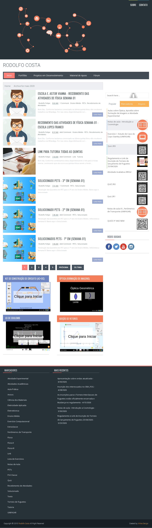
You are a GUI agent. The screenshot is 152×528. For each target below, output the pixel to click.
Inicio (9, 75)
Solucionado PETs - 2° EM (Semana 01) (61, 209)
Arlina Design (143, 523)
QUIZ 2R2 (111, 184)
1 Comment (64, 103)
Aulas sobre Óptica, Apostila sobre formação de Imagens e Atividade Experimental (123, 113)
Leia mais (98, 114)
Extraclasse (13, 426)
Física (10, 437)
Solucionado (80, 186)
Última (78, 267)
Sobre (133, 5)
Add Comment (66, 132)
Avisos (11, 394)
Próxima (63, 267)
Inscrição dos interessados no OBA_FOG (75, 386)
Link (74, 157)
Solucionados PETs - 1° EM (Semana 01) (62, 238)
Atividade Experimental (18, 378)
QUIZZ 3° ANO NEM (115, 220)
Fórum (97, 75)
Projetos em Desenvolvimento (48, 75)
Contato (143, 5)
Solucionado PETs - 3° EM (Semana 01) (61, 180)
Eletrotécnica (13, 410)
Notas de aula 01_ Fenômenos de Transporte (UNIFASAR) (121, 210)
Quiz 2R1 (111, 196)
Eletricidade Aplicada (17, 405)
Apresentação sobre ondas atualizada (74, 378)
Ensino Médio (75, 103)
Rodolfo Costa (21, 65)
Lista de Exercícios (16, 459)
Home (7, 86)
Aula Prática (13, 389)
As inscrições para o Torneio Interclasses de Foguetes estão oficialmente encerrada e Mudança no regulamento (77, 398)
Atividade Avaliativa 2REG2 (119, 172)
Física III (11, 448)
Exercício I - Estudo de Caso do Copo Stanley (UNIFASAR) (121, 135)
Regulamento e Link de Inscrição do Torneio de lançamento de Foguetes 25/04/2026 (119, 162)
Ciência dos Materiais (17, 400)
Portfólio (22, 75)
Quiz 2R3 (112, 146)
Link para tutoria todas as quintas (60, 151)
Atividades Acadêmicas (18, 384)
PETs (84, 103)
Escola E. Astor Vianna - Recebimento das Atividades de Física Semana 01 (63, 95)
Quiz (10, 480)
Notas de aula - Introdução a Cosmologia (75, 407)
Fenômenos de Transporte (20, 432)
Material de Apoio (78, 75)
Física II (11, 442)
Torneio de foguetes (17, 501)
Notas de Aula (14, 464)
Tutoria (80, 157)
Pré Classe (12, 475)
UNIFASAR (12, 512)
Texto (10, 496)
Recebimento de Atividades (20, 485)
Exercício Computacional (18, 421)
